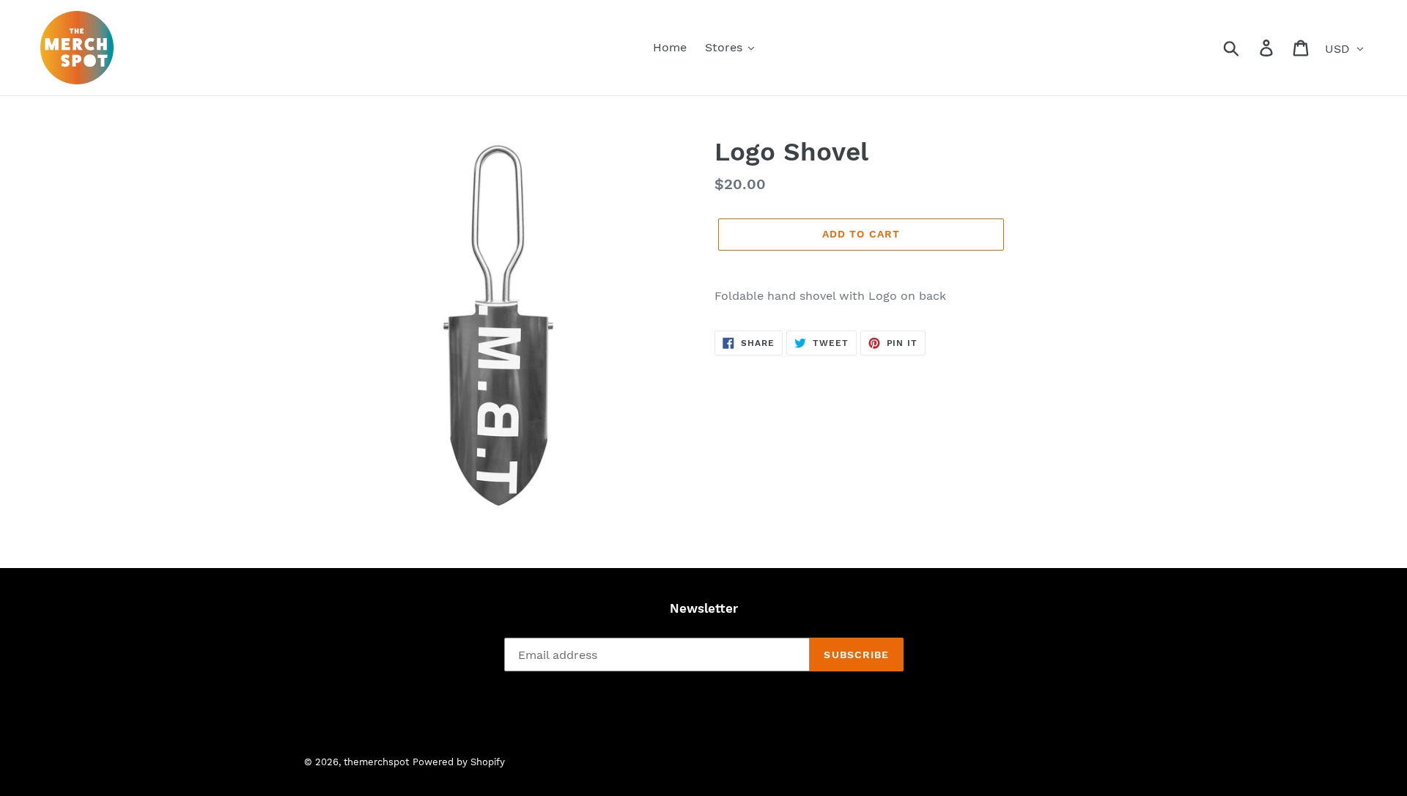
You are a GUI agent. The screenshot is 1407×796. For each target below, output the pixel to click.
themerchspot (376, 761)
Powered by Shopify (459, 761)
